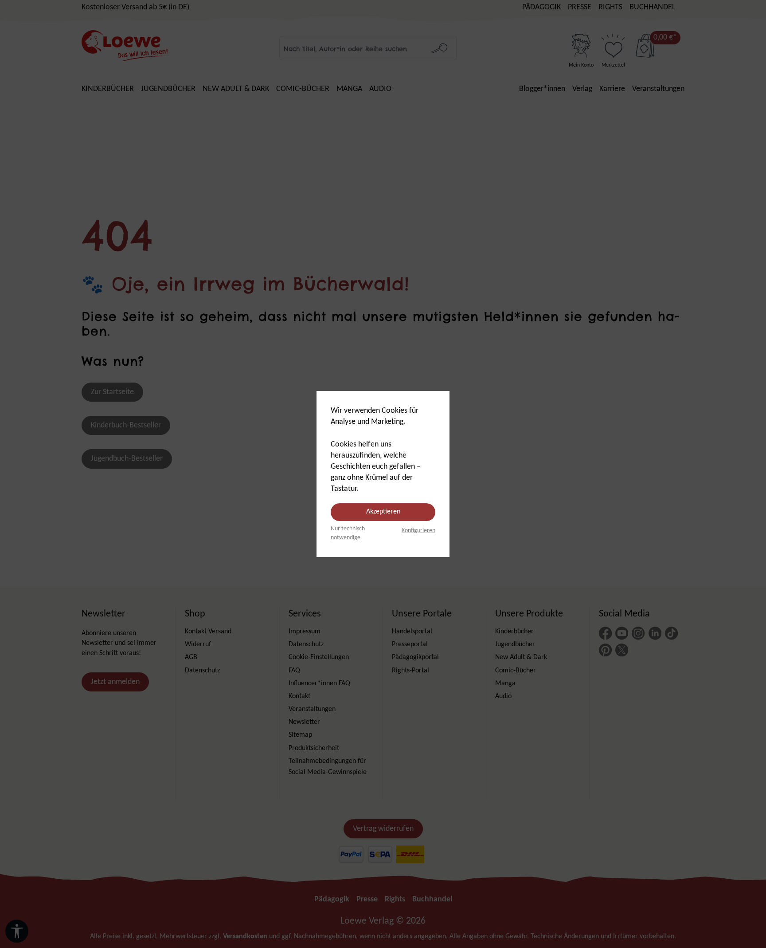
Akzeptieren (383, 511)
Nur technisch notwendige (348, 533)
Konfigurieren (418, 530)
